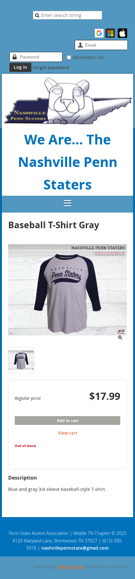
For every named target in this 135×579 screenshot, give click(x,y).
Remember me (88, 57)
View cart (68, 433)
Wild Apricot (71, 567)
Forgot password (51, 67)
